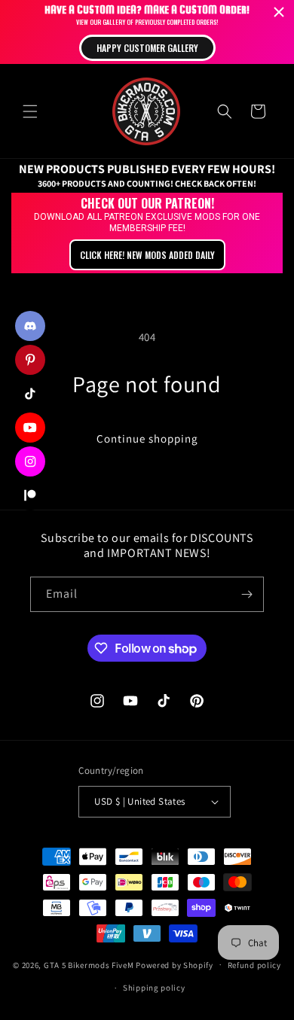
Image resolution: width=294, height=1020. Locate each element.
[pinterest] (30, 360)
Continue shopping (147, 438)
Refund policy (254, 965)
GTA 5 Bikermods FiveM (89, 964)
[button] (30, 111)
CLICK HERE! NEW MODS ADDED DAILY (147, 254)
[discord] (30, 326)
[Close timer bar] (279, 12)
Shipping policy (154, 987)
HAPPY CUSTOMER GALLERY (147, 47)
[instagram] (30, 461)
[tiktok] (30, 394)
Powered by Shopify (174, 964)
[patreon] (30, 495)
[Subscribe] (246, 594)
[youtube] (30, 428)
